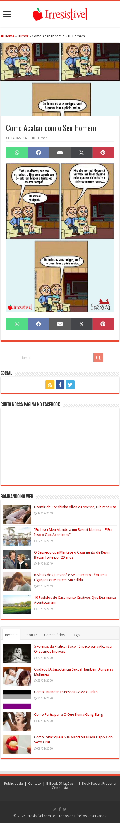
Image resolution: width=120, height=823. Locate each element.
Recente (11, 635)
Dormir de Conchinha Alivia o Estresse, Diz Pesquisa (75, 507)
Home (9, 36)
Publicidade (13, 783)
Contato (34, 783)
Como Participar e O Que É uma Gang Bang (68, 714)
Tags (76, 635)
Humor (23, 36)
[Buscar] (98, 357)
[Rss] (49, 384)
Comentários (54, 635)
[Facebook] (60, 384)
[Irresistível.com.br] (60, 13)
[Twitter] (70, 384)
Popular (31, 635)
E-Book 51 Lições (59, 783)
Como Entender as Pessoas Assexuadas (65, 692)
